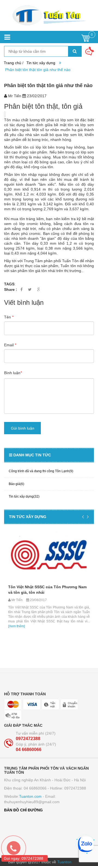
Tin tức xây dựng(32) (24, 496)
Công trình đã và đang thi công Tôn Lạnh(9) (41, 471)
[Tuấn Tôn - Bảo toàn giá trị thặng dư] (49, 15)
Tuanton (64, 862)
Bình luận (13, 373)
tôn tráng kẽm (32, 219)
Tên (8, 317)
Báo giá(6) (16, 484)
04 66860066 (28, 749)
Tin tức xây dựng (40, 63)
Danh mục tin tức (32, 455)
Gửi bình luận (22, 428)
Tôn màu (12, 120)
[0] (85, 39)
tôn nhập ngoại (34, 174)
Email (10, 345)
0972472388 (28, 738)
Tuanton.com (30, 796)
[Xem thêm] (16, 626)
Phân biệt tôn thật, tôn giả (43, 106)
